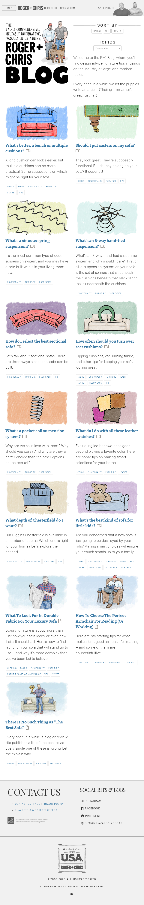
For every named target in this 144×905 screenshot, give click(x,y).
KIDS (132, 561)
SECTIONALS (45, 377)
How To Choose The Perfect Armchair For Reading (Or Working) (101, 620)
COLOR (80, 472)
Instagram (92, 801)
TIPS (21, 193)
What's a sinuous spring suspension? (27, 243)
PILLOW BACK (95, 383)
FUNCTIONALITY (35, 187)
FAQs (36, 803)
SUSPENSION (45, 282)
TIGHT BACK (126, 568)
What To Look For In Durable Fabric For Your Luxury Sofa (31, 618)
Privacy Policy (53, 803)
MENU (10, 8)
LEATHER (11, 193)
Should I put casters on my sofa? (105, 145)
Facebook (92, 808)
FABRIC (21, 187)
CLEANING (11, 668)
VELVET (55, 674)
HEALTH (123, 377)
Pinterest (92, 816)
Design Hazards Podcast (104, 823)
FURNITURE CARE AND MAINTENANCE (24, 674)
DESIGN (10, 187)
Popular (117, 31)
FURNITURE (51, 187)
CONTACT (107, 8)
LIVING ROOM (95, 568)
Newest (97, 31)
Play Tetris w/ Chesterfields (36, 810)
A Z (107, 31)
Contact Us (23, 803)
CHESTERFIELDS (14, 561)
